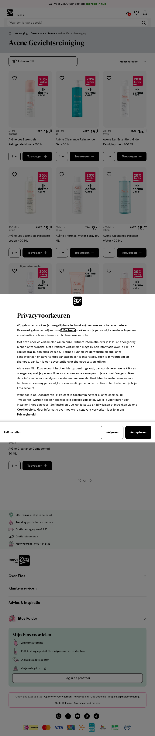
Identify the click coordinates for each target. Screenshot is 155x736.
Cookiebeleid (26, 409)
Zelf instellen (12, 432)
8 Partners (68, 330)
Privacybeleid (26, 414)
